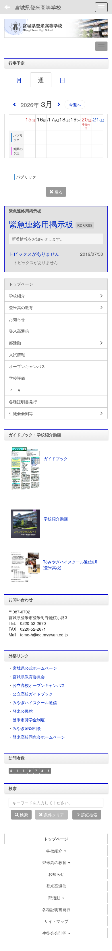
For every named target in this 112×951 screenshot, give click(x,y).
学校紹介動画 (56, 519)
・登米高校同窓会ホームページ (37, 737)
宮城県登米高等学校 (38, 7)
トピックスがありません (34, 254)
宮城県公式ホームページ (35, 668)
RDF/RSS (84, 225)
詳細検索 (88, 815)
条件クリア (53, 815)
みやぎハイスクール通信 (35, 702)
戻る (58, 192)
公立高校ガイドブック (33, 694)
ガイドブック (56, 458)
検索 (23, 815)
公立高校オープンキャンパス (39, 685)
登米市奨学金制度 (29, 720)
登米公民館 (23, 711)
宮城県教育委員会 (29, 676)
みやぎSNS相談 (27, 728)
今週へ (75, 104)
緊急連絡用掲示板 (42, 224)
